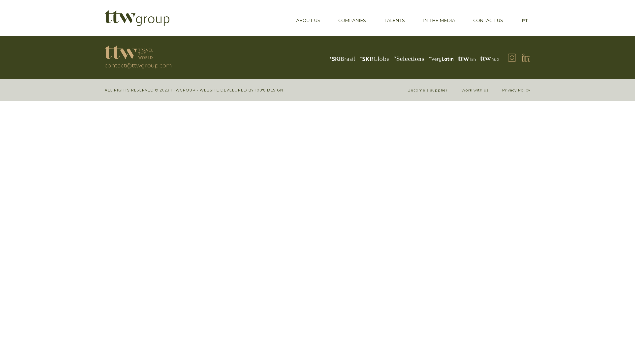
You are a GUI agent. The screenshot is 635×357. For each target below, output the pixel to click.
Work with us (474, 90)
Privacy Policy (516, 90)
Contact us (488, 20)
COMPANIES (352, 20)
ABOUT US (308, 20)
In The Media (439, 20)
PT (524, 20)
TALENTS (394, 20)
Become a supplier (427, 90)
